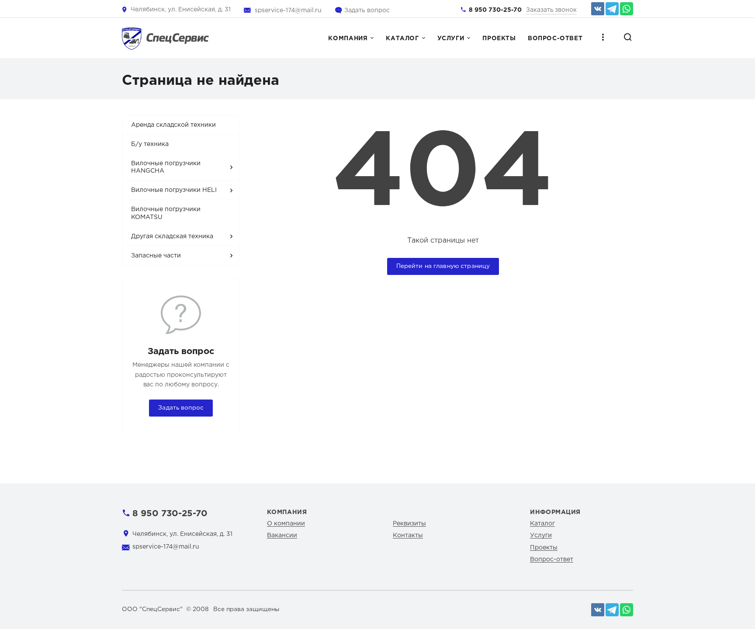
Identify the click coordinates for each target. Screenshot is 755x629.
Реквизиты (409, 523)
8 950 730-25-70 (495, 10)
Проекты (499, 38)
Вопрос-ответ (555, 38)
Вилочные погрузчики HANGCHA (166, 167)
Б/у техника (150, 144)
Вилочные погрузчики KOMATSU (166, 213)
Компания (347, 38)
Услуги (450, 38)
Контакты (408, 535)
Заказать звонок (551, 10)
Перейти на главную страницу (443, 266)
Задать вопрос (367, 10)
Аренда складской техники (173, 125)
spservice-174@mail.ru (288, 10)
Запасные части (156, 255)
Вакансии (282, 535)
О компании (286, 523)
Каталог (402, 38)
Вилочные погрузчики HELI (174, 190)
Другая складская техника (172, 236)
